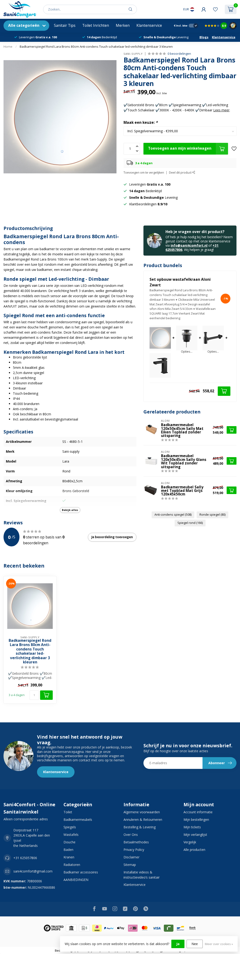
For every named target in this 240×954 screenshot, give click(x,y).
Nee (194, 944)
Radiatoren (72, 864)
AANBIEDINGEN (76, 879)
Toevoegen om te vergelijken (144, 173)
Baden (68, 849)
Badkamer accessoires (81, 872)
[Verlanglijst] (215, 9)
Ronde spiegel (212, 515)
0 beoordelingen (179, 54)
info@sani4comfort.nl (189, 245)
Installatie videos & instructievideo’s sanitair (142, 875)
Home (8, 46)
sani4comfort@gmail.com (32, 871)
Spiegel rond (190, 523)
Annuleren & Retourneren (143, 819)
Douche (69, 842)
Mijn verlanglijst (195, 834)
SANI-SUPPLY (133, 53)
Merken (123, 25)
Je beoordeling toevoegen (112, 537)
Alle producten (194, 849)
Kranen (69, 857)
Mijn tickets (192, 827)
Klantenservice (149, 25)
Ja (178, 944)
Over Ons (131, 834)
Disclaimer (131, 857)
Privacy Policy (134, 849)
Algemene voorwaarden (142, 812)
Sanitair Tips (64, 25)
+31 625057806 (25, 858)
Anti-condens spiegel (172, 515)
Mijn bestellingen (196, 819)
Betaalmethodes (136, 842)
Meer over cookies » (219, 944)
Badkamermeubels (78, 819)
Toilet (68, 812)
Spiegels (70, 827)
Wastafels (71, 834)
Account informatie (198, 812)
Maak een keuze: (141, 122)
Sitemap (130, 864)
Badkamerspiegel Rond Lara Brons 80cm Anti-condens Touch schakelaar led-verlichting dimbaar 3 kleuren (96, 46)
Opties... (186, 351)
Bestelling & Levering (140, 827)
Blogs (203, 37)
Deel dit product (180, 173)
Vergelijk (190, 842)
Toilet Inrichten (95, 25)
